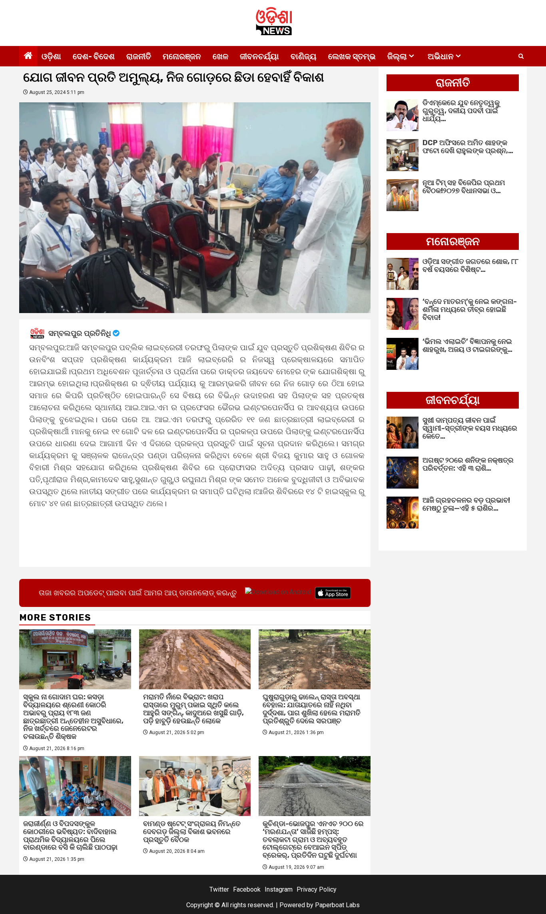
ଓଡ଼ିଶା (51, 56)
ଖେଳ (220, 56)
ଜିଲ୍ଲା (397, 56)
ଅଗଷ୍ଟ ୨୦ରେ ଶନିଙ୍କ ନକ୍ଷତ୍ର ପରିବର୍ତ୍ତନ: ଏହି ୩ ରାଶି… (468, 464)
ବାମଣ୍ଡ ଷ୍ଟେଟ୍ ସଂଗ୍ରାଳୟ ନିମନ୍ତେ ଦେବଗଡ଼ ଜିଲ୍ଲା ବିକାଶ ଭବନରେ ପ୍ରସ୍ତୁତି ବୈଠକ (192, 831)
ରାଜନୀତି (138, 56)
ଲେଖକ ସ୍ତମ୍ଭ (352, 56)
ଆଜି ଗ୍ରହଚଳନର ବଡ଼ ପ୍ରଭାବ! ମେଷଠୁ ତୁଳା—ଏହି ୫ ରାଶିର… (466, 504)
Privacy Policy (317, 889)
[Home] (28, 56)
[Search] (521, 56)
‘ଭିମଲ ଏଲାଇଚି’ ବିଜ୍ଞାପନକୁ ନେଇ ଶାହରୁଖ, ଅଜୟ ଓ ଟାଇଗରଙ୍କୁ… (467, 345)
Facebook (247, 889)
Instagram (279, 889)
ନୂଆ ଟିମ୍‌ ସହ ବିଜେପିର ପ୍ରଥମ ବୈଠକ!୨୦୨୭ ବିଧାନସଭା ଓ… (463, 186)
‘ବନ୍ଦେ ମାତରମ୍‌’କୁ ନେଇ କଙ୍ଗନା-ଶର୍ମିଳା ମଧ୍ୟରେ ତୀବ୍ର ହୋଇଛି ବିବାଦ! (469, 309)
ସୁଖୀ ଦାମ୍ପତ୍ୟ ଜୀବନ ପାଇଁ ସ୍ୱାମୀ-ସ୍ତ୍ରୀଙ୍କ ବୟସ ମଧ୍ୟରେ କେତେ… (469, 428)
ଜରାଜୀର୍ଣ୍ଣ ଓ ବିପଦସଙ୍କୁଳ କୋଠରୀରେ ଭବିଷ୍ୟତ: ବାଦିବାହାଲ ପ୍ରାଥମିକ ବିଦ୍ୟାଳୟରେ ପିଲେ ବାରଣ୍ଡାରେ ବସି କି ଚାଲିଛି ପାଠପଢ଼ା (70, 835)
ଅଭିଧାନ (441, 56)
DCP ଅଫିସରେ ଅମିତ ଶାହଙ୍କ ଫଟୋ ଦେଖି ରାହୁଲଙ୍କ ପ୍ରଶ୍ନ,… (467, 146)
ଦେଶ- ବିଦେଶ (94, 56)
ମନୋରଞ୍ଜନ (182, 56)
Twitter (219, 889)
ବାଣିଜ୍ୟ (304, 56)
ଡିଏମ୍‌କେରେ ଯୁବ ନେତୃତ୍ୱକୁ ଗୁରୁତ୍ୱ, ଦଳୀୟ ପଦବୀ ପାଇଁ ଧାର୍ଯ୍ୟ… (461, 110)
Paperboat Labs (337, 905)
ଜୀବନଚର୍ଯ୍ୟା (259, 56)
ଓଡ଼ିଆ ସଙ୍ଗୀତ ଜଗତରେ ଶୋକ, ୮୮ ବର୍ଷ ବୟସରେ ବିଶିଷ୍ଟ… (470, 265)
